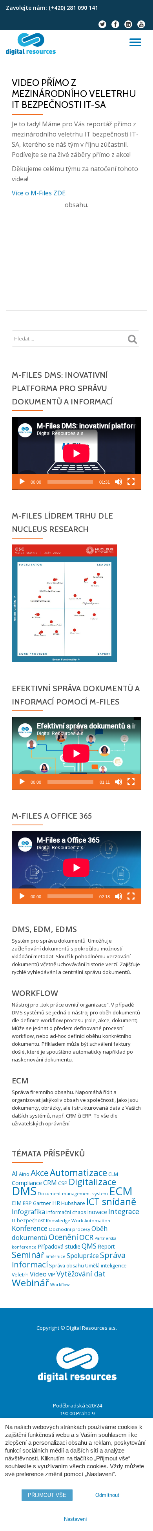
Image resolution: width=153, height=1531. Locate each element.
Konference (29, 1228)
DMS (24, 1191)
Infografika (28, 1211)
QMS (89, 1246)
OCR (86, 1237)
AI (15, 1173)
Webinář (30, 1282)
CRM (50, 1182)
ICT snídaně (111, 1201)
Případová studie (59, 1246)
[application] (76, 453)
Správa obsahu (66, 1265)
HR (56, 1203)
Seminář (28, 1254)
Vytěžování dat (81, 1273)
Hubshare (73, 1203)
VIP (51, 1274)
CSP (62, 1183)
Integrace (123, 1211)
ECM (121, 1190)
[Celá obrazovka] (131, 482)
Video (38, 1274)
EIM (17, 1203)
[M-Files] (32, 44)
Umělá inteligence (106, 1265)
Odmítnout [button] (107, 1495)
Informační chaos (66, 1212)
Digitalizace (92, 1182)
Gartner (42, 1203)
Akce (40, 1172)
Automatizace (78, 1173)
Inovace (97, 1212)
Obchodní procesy (69, 1229)
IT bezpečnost (28, 1220)
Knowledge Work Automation (78, 1220)
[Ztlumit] (118, 482)
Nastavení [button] (75, 1519)
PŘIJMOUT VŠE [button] (47, 1495)
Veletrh (20, 1274)
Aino (24, 1174)
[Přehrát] (22, 482)
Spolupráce (83, 1255)
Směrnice (56, 1256)
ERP (27, 1203)
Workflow (59, 1284)
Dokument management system (73, 1193)
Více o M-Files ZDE (39, 193)
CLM (113, 1174)
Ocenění (63, 1237)
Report (106, 1246)
